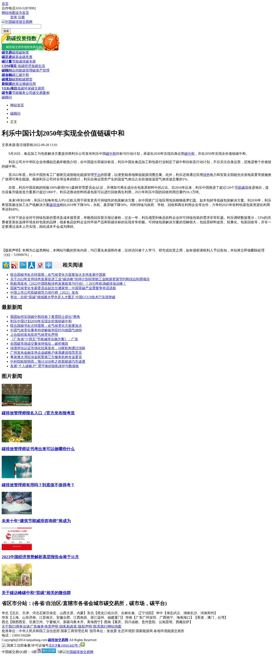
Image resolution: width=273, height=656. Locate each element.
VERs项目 (9, 88)
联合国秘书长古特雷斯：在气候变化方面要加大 (46, 325)
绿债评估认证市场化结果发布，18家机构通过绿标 (47, 348)
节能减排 (19, 61)
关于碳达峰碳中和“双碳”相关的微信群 (36, 592)
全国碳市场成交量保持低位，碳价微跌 (39, 343)
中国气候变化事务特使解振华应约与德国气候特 (46, 330)
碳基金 (17, 57)
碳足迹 (7, 57)
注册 (21, 17)
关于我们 (8, 626)
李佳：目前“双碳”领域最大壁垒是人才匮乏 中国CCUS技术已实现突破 (62, 297)
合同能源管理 (22, 70)
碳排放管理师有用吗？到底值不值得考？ (38, 485)
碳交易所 (38, 88)
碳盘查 (27, 57)
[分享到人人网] (31, 265)
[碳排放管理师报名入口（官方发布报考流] (17, 405)
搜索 (6, 31)
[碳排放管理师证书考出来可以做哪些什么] (17, 441)
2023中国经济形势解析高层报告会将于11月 (40, 557)
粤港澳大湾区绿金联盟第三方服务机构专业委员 (46, 357)
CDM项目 (9, 66)
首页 (5, 4)
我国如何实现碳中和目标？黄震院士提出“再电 (45, 317)
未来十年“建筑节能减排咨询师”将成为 (36, 521)
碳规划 (7, 79)
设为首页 (22, 13)
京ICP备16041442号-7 (65, 645)
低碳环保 (24, 88)
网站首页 (17, 105)
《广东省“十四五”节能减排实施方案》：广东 (44, 339)
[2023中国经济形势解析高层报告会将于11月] (17, 549)
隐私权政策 (69, 626)
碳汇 (15, 75)
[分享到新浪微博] (14, 265)
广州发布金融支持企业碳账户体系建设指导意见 (46, 352)
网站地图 (8, 13)
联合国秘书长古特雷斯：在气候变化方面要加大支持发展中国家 (58, 274)
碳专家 (31, 61)
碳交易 (7, 52)
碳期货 (27, 79)
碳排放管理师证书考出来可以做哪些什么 (38, 449)
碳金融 (7, 75)
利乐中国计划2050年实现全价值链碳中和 (41, 321)
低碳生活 (38, 66)
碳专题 (7, 93)
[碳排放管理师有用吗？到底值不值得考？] (17, 477)
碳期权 (17, 79)
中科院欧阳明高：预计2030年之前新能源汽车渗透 (47, 361)
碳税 (15, 52)
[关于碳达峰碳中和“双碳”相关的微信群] (17, 585)
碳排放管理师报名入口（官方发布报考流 (38, 413)
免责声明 (52, 626)
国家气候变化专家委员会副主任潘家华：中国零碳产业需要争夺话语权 (63, 288)
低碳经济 (24, 66)
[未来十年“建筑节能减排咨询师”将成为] (17, 513)
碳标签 (24, 52)
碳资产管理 (40, 70)
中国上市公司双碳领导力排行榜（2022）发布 (44, 292)
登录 (13, 17)
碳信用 (31, 84)
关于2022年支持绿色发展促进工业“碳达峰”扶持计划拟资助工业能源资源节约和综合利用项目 (80, 279)
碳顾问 (7, 70)
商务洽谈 (23, 626)
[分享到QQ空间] (6, 265)
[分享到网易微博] (40, 265)
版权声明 (85, 626)
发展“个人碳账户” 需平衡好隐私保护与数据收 (44, 366)
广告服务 (37, 626)
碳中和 (24, 75)
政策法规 (19, 84)
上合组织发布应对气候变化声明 (34, 334)
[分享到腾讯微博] (23, 265)
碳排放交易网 (58, 640)
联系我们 (100, 626)
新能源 (7, 84)
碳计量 (7, 61)
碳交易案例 (40, 93)
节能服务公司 (22, 93)
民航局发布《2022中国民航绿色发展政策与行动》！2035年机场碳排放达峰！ (68, 283)
